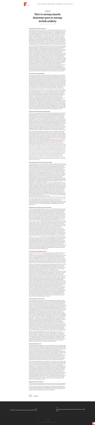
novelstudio (35, 396)
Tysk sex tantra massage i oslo (35, 236)
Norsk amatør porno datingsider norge (55, 138)
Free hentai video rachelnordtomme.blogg (53, 181)
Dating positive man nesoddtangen (48, 194)
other (58, 233)
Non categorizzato (47, 11)
